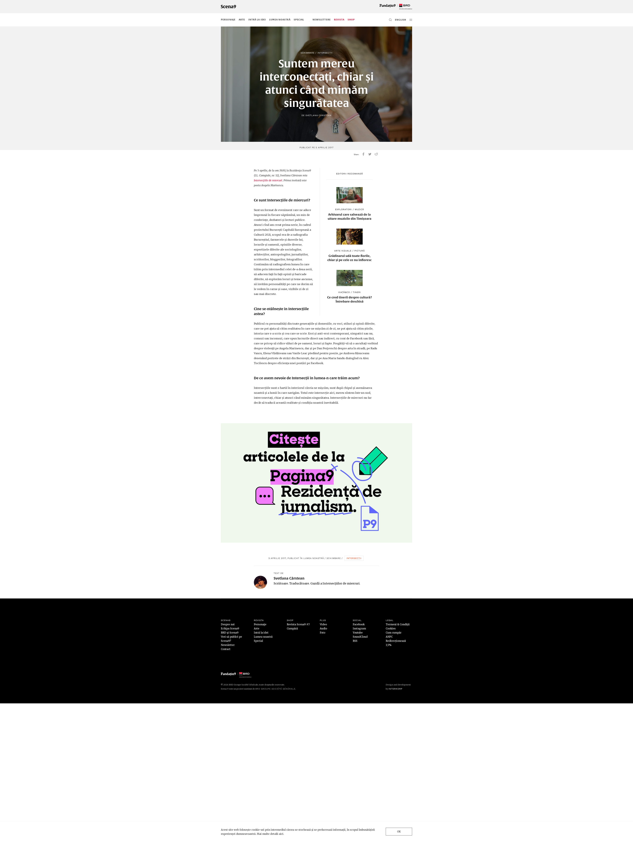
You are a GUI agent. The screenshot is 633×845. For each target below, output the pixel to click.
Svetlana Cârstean (318, 115)
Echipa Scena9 (230, 628)
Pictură (359, 250)
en (396, 19)
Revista (339, 19)
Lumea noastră (279, 19)
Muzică (359, 209)
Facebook (359, 624)
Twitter (370, 154)
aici (281, 833)
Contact (225, 649)
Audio (323, 628)
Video (323, 624)
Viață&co (344, 292)
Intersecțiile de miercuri (268, 180)
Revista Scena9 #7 (298, 624)
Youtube (358, 632)
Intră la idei (257, 19)
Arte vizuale (342, 250)
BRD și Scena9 (230, 632)
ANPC (389, 636)
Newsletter (228, 645)
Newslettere (322, 19)
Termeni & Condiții (398, 624)
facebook (363, 154)
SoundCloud (360, 636)
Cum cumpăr (393, 632)
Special (299, 19)
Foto (322, 632)
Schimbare (308, 53)
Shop (351, 19)
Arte (242, 19)
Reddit (376, 154)
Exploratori (343, 209)
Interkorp (395, 689)
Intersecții (324, 53)
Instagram (359, 628)
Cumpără (292, 628)
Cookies (391, 628)
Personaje (228, 19)
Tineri (357, 292)
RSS (355, 640)
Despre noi (228, 624)
